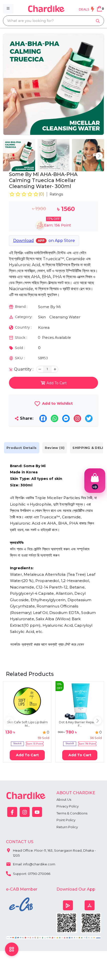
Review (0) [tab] (55, 448)
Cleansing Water (64, 317)
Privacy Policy (67, 806)
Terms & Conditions (71, 813)
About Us (63, 799)
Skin (42, 317)
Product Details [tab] (21, 448)
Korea (44, 327)
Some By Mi (49, 306)
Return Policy (67, 827)
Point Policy (65, 820)
